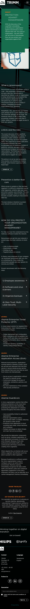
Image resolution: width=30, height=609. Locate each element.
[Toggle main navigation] (27, 2)
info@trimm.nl (5, 571)
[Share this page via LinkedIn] (16, 491)
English (19, 560)
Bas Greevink (17, 513)
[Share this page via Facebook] (13, 491)
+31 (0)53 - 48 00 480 (7, 568)
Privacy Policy (15, 605)
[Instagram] (20, 581)
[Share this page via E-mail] (10, 491)
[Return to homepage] (9, 2)
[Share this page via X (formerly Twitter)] (19, 491)
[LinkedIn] (15, 581)
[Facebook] (10, 581)
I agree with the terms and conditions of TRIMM (15, 595)
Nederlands (20, 558)
